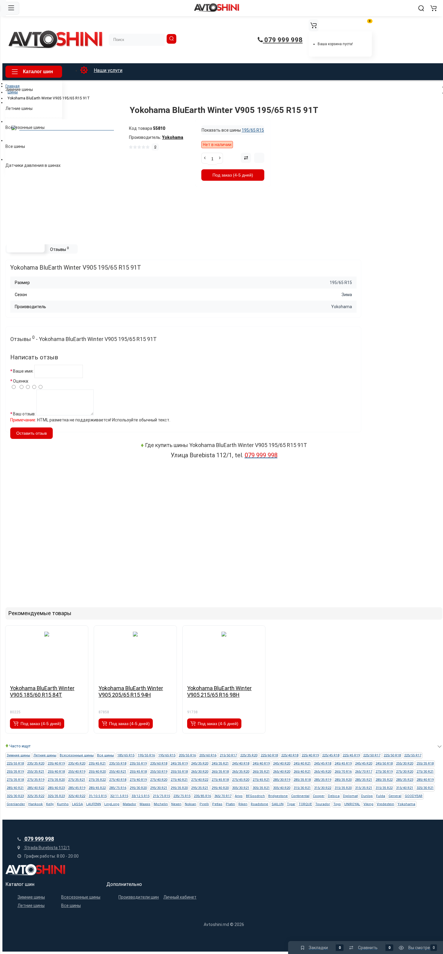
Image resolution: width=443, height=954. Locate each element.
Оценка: (21, 381)
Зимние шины (31, 897)
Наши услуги (108, 70)
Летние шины (31, 905)
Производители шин (138, 897)
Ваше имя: (23, 371)
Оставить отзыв (31, 433)
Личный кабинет (179, 897)
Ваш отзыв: (24, 413)
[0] (314, 25)
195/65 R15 (253, 130)
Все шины (71, 905)
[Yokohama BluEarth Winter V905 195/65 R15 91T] (64, 178)
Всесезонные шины (80, 897)
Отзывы (59, 249)
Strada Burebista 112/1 (47, 847)
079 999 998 (283, 40)
